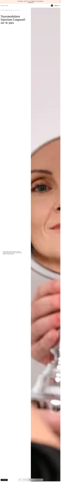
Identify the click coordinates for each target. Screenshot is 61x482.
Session (20, 479)
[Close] (59, 1)
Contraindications (31, 479)
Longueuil (6, 10)
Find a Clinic (2, 10)
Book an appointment (39, 479)
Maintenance (25, 479)
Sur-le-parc (10, 10)
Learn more (30, 2)
